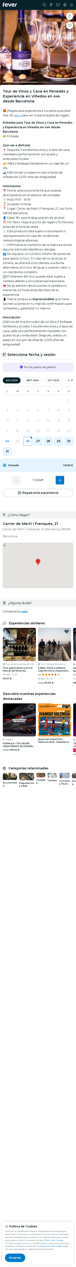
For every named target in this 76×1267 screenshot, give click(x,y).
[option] (38, 465)
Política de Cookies (53, 1240)
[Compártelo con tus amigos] (69, 16)
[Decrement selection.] (16, 480)
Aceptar (15, 1257)
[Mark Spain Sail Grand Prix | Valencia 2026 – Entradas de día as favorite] (66, 707)
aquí (17, 115)
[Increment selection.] (60, 480)
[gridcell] (27, 441)
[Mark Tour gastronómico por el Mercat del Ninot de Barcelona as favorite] (31, 631)
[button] (38, 465)
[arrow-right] (72, 380)
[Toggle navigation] (71, 5)
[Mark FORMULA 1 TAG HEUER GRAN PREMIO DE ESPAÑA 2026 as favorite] (31, 707)
